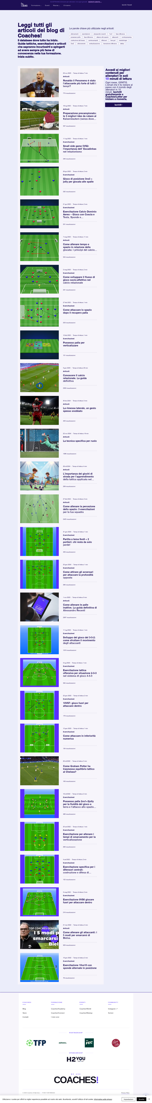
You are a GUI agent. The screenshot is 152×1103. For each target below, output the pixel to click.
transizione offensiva (110, 43)
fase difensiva (88, 37)
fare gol (113, 40)
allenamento (81, 43)
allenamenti (74, 34)
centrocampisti (93, 40)
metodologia (123, 40)
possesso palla (76, 37)
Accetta (141, 1099)
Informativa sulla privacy (103, 1099)
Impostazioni (128, 1099)
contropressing (126, 37)
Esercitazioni (68, 142)
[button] (36, 5)
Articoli (66, 76)
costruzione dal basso (78, 40)
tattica (122, 43)
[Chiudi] (149, 1099)
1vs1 (110, 34)
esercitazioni (86, 34)
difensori (104, 40)
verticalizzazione (94, 43)
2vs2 (72, 43)
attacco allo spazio (103, 37)
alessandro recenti (100, 34)
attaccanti (115, 37)
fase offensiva (120, 34)
